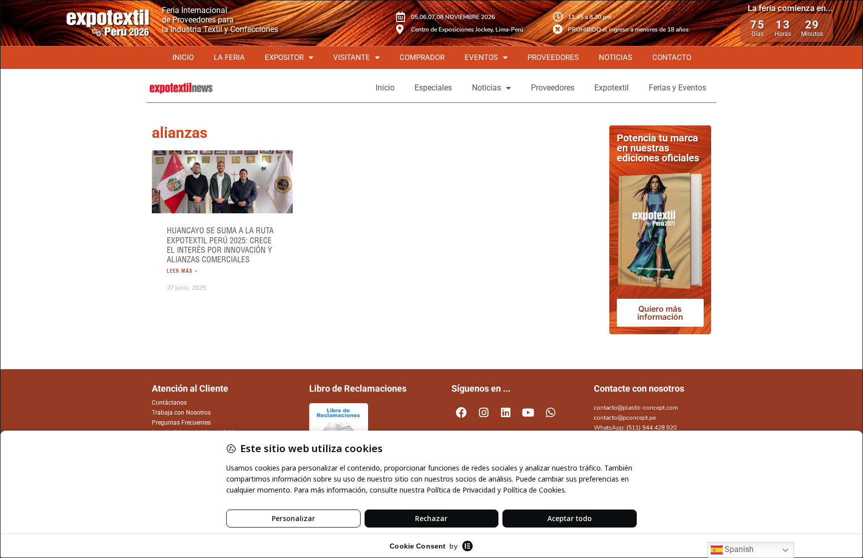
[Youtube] (528, 413)
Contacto (671, 57)
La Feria (229, 57)
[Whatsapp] (550, 413)
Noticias (615, 57)
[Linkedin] (506, 413)
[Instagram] (484, 413)
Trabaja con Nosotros (181, 412)
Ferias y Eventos (677, 87)
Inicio (183, 57)
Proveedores (553, 57)
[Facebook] (461, 413)
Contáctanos (169, 402)
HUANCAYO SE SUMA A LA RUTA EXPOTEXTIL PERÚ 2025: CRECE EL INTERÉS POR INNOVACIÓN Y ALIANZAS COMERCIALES (220, 244)
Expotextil (611, 87)
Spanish (738, 549)
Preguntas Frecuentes (181, 422)
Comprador (422, 57)
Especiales (433, 87)
